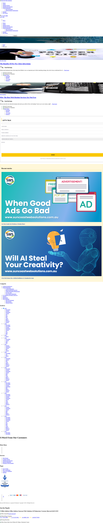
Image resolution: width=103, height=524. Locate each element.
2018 (5, 367)
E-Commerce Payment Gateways (10, 295)
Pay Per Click (3, 60)
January (7, 322)
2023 (5, 335)
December (8, 325)
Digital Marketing (7, 8)
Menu (4, 20)
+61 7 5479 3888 (4, 517)
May (7, 317)
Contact (4, 451)
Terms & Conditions (7, 471)
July (6, 314)
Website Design (6, 5)
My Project (5, 13)
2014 (5, 416)
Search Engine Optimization (12, 10)
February (8, 321)
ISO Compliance (6, 470)
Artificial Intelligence (7, 286)
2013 (5, 431)
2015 (5, 405)
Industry (4, 296)
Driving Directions (14, 519)
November (8, 309)
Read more (66, 70)
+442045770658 (35, 517)
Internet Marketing (7, 462)
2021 (5, 344)
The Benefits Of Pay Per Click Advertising (15, 64)
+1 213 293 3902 (15, 517)
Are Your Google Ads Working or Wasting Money (13, 224)
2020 (5, 352)
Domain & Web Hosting (8, 463)
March (7, 319)
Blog (4, 449)
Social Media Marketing (11, 294)
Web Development (10, 300)
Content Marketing (10, 289)
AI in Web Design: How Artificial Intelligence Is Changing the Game (17, 278)
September (8, 312)
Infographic (5, 297)
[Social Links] (3, 496)
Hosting (4, 11)
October (7, 311)
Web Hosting (3, 94)
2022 (5, 338)
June (7, 316)
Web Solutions (6, 299)
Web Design (5, 458)
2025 (5, 308)
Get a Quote (5, 468)
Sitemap (4, 472)
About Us (5, 450)
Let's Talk (2, 17)
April (7, 318)
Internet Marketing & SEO (11, 290)
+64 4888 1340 (25, 517)
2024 (5, 323)
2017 (4, 45)
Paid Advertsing (9, 9)
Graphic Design (6, 459)
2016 (5, 393)
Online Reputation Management (13, 291)
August (7, 313)
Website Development (8, 6)
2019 (5, 357)
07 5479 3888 (4, 15)
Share (7, 75)
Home (4, 3)
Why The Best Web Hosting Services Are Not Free (18, 97)
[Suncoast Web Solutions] (6, 0)
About (4, 4)
